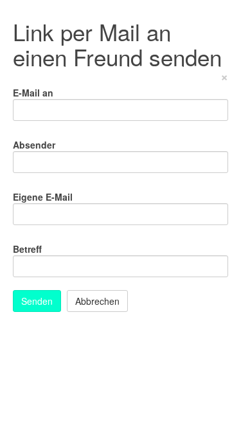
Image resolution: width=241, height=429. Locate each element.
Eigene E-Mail (43, 196)
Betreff (27, 248)
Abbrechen (97, 301)
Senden (37, 301)
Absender (34, 144)
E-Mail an (33, 92)
